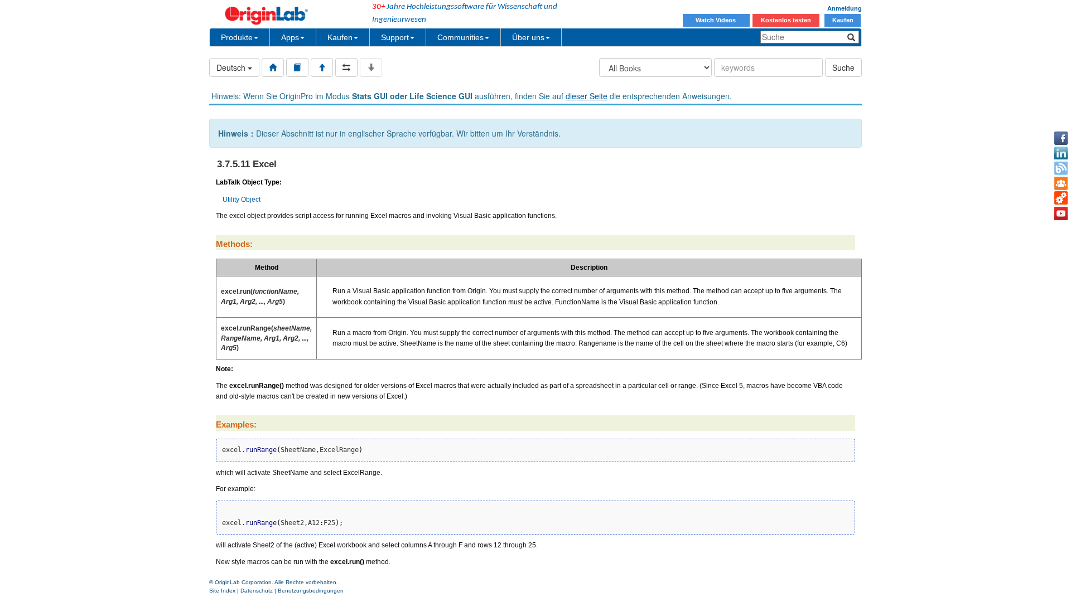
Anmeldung (844, 8)
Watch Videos (716, 20)
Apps (290, 37)
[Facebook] (1061, 138)
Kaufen (842, 20)
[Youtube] (1061, 213)
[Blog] (1061, 168)
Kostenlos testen (786, 20)
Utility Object (241, 199)
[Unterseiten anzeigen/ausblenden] (371, 67)
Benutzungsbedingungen (311, 591)
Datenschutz (256, 591)
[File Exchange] (1061, 198)
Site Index (222, 591)
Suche (843, 67)
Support (395, 37)
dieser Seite (586, 95)
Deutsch (232, 67)
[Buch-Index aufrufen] (297, 67)
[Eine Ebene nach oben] (322, 67)
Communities (460, 37)
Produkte (237, 37)
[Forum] (1061, 183)
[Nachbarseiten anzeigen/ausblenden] (346, 67)
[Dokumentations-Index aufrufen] (273, 67)
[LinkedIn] (1061, 153)
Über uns (528, 37)
